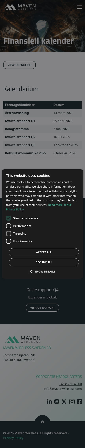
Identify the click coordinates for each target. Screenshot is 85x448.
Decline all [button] (44, 262)
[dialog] (42, 224)
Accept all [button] (44, 252)
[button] (42, 271)
